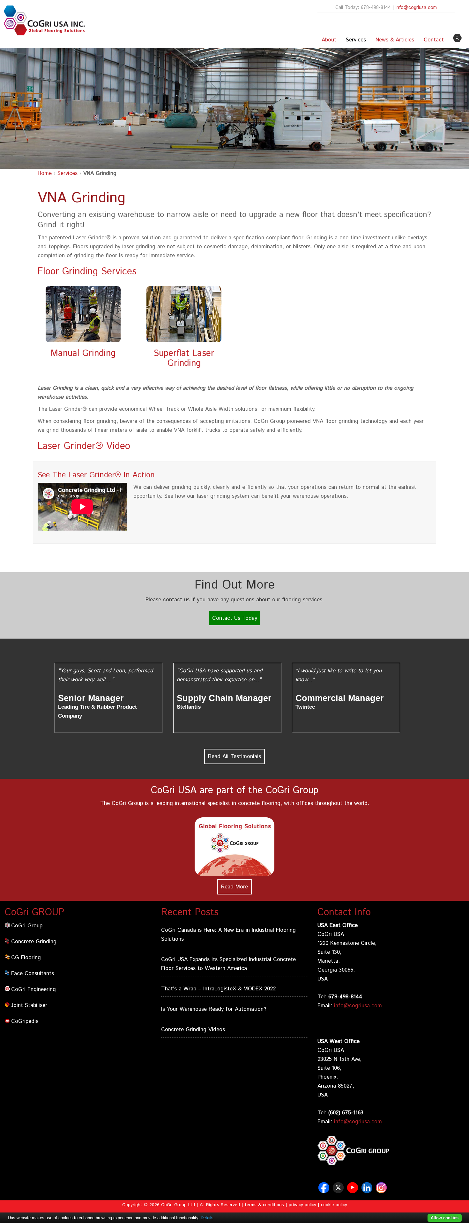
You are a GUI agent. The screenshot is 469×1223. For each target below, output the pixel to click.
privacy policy (302, 1205)
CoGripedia (25, 1021)
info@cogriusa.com (416, 7)
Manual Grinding (83, 353)
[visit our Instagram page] (382, 1190)
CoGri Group (26, 926)
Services (356, 40)
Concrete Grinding (33, 941)
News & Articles (395, 40)
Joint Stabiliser (29, 1005)
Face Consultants (32, 973)
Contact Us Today (234, 618)
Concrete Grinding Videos (193, 1029)
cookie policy (334, 1205)
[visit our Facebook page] (324, 1190)
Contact (434, 40)
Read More (234, 887)
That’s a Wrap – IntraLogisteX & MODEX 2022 (218, 989)
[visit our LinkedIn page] (368, 1190)
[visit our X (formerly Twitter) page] (339, 1190)
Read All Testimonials (234, 756)
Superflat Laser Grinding (184, 358)
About (329, 40)
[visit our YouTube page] (353, 1190)
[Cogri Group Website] (390, 1166)
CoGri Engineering (33, 989)
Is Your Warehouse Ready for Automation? (213, 1009)
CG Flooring (26, 957)
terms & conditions (264, 1205)
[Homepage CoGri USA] (43, 20)
